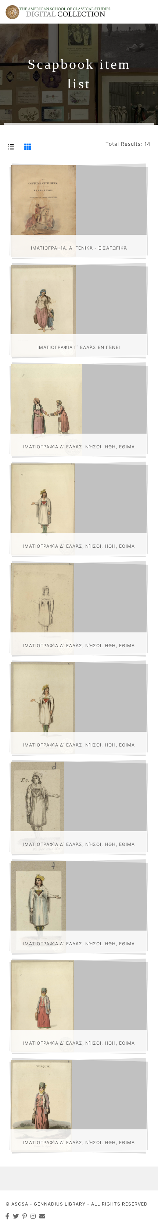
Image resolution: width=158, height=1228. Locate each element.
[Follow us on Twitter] (16, 1216)
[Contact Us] (42, 1216)
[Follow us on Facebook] (8, 1216)
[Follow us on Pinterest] (24, 1216)
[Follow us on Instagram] (33, 1216)
